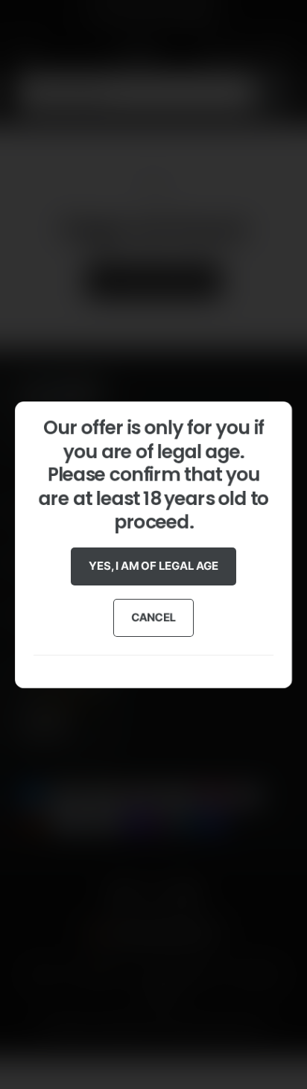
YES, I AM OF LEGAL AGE (153, 566)
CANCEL (154, 617)
